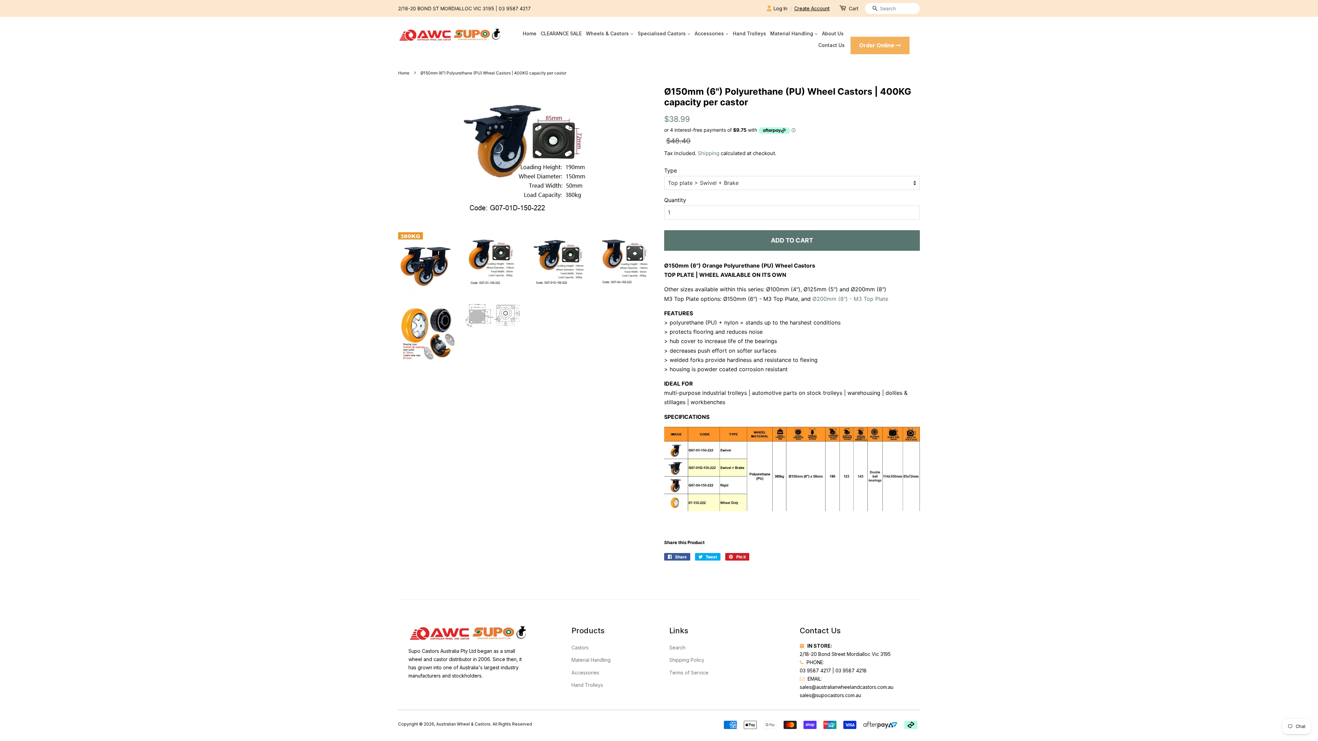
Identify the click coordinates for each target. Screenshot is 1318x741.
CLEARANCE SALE (561, 33)
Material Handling (792, 33)
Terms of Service (688, 672)
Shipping (708, 153)
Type (670, 170)
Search (677, 647)
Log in (780, 8)
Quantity (675, 200)
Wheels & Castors (608, 33)
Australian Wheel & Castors (463, 724)
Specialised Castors (662, 33)
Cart (853, 8)
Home (529, 33)
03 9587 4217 (515, 8)
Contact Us (831, 45)
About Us (833, 33)
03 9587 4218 (851, 670)
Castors (580, 647)
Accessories (710, 33)
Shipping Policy (686, 660)
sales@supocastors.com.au (830, 695)
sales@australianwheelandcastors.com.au (846, 687)
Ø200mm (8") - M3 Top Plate (850, 298)
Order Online (877, 45)
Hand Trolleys (749, 33)
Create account (812, 8)
